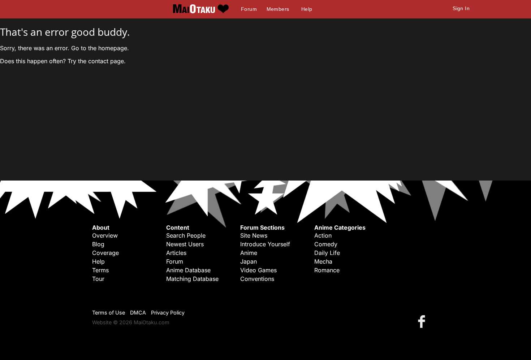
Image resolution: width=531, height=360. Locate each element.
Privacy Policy (168, 312)
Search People (186, 235)
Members (278, 9)
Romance (327, 270)
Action (323, 235)
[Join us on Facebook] (423, 321)
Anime (248, 252)
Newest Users (185, 244)
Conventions (257, 278)
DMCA (138, 312)
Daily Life (327, 252)
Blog (98, 244)
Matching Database (192, 278)
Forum (249, 9)
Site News (253, 235)
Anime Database (188, 270)
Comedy (325, 244)
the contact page (101, 61)
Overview (105, 235)
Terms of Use (108, 312)
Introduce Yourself (265, 244)
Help (306, 9)
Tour (98, 278)
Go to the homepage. (100, 48)
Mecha (323, 261)
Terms (100, 270)
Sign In (461, 8)
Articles (176, 252)
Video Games (258, 270)
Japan (248, 261)
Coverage (105, 252)
